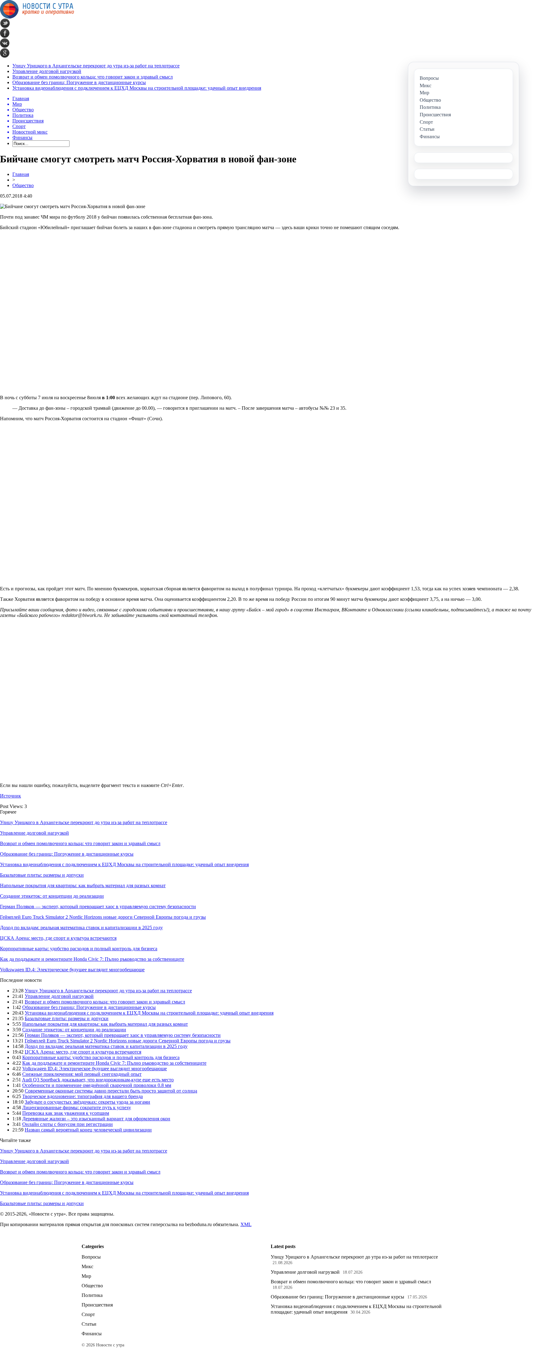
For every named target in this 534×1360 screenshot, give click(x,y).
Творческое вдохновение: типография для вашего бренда (82, 1096)
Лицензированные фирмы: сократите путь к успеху (76, 1107)
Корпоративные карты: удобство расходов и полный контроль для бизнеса (78, 948)
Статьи (89, 1324)
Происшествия (97, 1304)
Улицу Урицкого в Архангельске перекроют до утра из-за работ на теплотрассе (96, 65)
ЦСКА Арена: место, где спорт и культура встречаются (58, 938)
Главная (20, 174)
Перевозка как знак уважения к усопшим (65, 1113)
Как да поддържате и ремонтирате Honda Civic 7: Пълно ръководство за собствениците (92, 959)
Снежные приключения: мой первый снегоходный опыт (82, 1074)
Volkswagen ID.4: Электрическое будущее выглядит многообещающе (72, 969)
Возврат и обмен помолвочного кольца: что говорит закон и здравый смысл (92, 76)
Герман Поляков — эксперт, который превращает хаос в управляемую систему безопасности (98, 906)
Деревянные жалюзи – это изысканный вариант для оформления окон (96, 1118)
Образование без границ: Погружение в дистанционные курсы (79, 82)
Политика (92, 1295)
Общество (23, 185)
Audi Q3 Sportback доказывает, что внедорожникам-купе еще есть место (98, 1079)
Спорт (88, 1314)
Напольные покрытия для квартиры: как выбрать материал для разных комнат (83, 885)
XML (246, 1224)
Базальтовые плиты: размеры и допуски (42, 875)
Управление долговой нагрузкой (46, 71)
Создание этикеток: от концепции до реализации (52, 896)
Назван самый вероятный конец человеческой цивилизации (88, 1129)
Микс (87, 1266)
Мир (86, 1276)
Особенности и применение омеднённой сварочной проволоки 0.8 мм (96, 1085)
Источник (10, 795)
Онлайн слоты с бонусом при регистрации (67, 1124)
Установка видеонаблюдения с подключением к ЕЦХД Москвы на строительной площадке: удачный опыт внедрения (136, 88)
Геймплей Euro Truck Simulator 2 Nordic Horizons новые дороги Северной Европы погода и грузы (103, 917)
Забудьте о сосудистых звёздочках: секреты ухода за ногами (87, 1102)
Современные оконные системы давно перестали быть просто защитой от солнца (111, 1090)
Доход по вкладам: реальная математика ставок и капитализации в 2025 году (81, 927)
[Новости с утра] (37, 16)
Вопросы (91, 1256)
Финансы (92, 1333)
